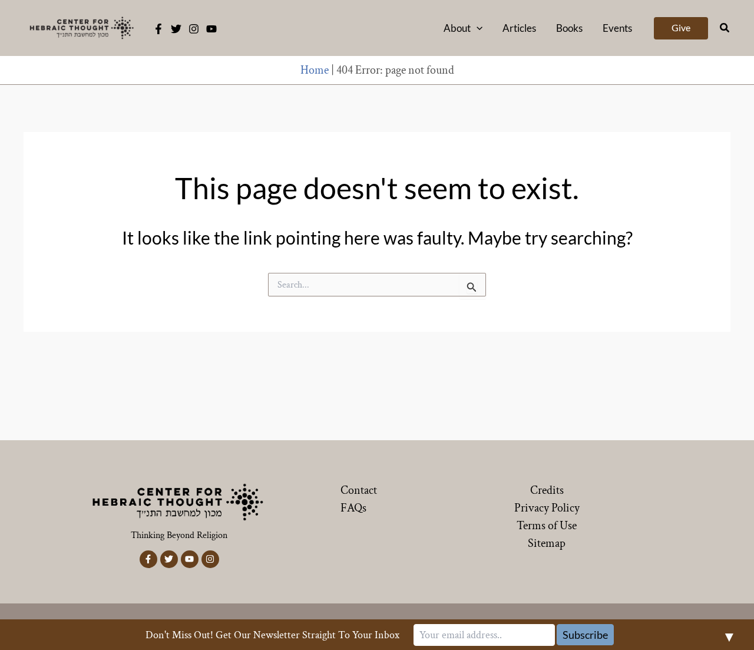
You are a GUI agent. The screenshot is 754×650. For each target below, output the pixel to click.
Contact (358, 490)
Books (569, 28)
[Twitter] (176, 29)
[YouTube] (211, 29)
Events (617, 28)
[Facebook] (158, 29)
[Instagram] (193, 29)
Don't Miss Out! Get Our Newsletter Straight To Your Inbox (272, 635)
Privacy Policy (547, 508)
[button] (476, 28)
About (457, 28)
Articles (519, 28)
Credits (547, 490)
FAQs (353, 508)
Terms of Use (547, 525)
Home (314, 70)
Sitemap (547, 543)
